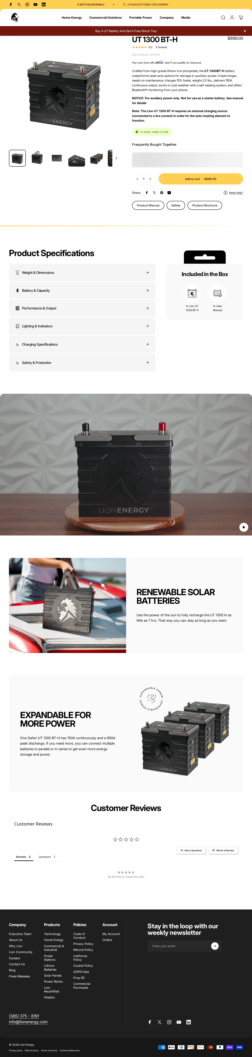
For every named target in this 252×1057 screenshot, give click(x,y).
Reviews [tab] (21, 857)
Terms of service (49, 1050)
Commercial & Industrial (54, 948)
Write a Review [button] (225, 850)
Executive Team (20, 934)
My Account (111, 934)
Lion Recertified (51, 989)
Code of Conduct (79, 935)
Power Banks (53, 981)
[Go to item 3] (56, 158)
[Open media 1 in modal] (64, 91)
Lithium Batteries (50, 967)
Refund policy (32, 1050)
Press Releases (19, 976)
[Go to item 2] (37, 158)
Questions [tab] (45, 857)
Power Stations (49, 958)
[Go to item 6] (116, 158)
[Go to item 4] (76, 158)
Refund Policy (83, 950)
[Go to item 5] (96, 158)
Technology (52, 934)
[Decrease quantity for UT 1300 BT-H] (136, 178)
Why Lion (16, 946)
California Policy (80, 958)
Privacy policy (16, 1050)
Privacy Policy (83, 944)
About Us (15, 940)
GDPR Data (81, 972)
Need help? (236, 192)
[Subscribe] (215, 946)
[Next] (110, 98)
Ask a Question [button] (193, 850)
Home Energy (53, 940)
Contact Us (17, 964)
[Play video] (126, 466)
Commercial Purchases (81, 985)
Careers (14, 958)
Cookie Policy (83, 965)
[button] (243, 527)
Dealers (49, 997)
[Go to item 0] (17, 158)
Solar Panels (53, 975)
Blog (12, 970)
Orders (107, 940)
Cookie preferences (70, 1050)
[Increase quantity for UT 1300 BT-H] (151, 178)
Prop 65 (79, 978)
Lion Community (20, 952)
